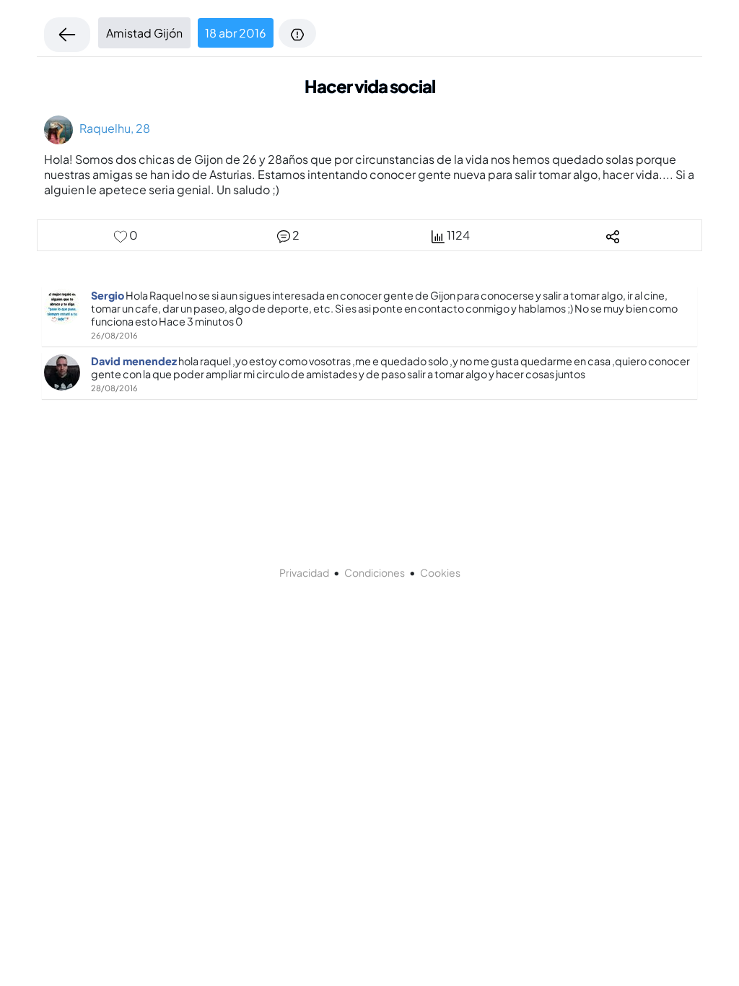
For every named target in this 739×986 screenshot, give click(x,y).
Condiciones (374, 572)
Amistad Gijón (144, 32)
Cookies (440, 572)
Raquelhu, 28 (111, 128)
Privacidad (304, 572)
